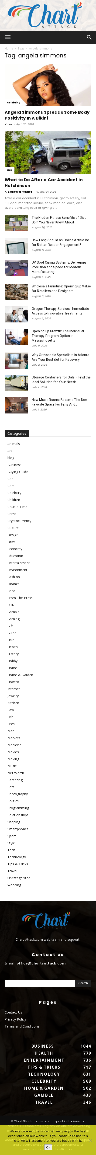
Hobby (12, 661)
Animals (13, 444)
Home (9, 48)
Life (10, 717)
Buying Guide (17, 472)
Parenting (15, 780)
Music (12, 766)
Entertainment (18, 563)
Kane (9, 124)
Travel (12, 871)
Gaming (13, 619)
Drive (11, 542)
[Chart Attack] (48, 15)
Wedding (14, 885)
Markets (13, 738)
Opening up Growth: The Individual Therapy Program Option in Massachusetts (58, 335)
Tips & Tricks (17, 864)
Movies (13, 752)
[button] (7, 37)
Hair (10, 640)
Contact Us (13, 1012)
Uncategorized (18, 878)
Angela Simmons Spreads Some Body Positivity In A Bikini (47, 115)
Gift (10, 626)
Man (10, 731)
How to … (15, 682)
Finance (13, 584)
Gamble (13, 612)
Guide (12, 633)
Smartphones (18, 829)
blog (10, 458)
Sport (11, 836)
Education (15, 556)
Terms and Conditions (22, 1026)
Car (9, 170)
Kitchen (13, 703)
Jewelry (13, 696)
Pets (10, 787)
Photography (17, 794)
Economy (14, 549)
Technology (16, 857)
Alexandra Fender (18, 192)
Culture (13, 528)
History (13, 654)
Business (14, 465)
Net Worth (15, 773)
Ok (48, 1147)
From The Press (20, 598)
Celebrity (13, 102)
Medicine (14, 745)
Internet (13, 689)
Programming (18, 808)
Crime (12, 514)
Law (10, 710)
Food (11, 591)
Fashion (13, 577)
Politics (13, 801)
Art (9, 451)
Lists (11, 724)
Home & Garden (20, 675)
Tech (11, 850)
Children (13, 500)
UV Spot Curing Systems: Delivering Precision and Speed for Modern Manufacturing (59, 267)
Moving (13, 759)
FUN (10, 605)
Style (11, 843)
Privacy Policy (15, 1019)
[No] (90, 1140)
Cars (10, 486)
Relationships (17, 815)
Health (12, 647)
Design (12, 535)
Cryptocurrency (19, 521)
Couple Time (17, 507)
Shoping (13, 822)
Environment (17, 570)
